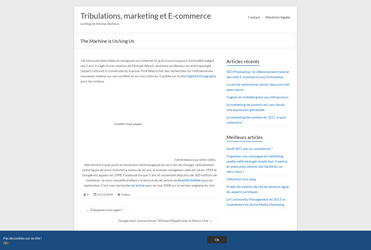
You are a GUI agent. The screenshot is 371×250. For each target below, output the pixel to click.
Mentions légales (277, 17)
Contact (254, 17)
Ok (217, 240)
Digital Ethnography (201, 76)
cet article (137, 185)
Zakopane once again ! (104, 210)
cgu (5, 242)
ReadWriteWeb (189, 180)
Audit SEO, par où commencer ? (249, 148)
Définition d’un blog (241, 179)
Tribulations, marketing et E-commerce (146, 15)
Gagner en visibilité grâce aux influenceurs (258, 97)
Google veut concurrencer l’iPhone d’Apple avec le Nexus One (165, 220)
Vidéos (125, 194)
